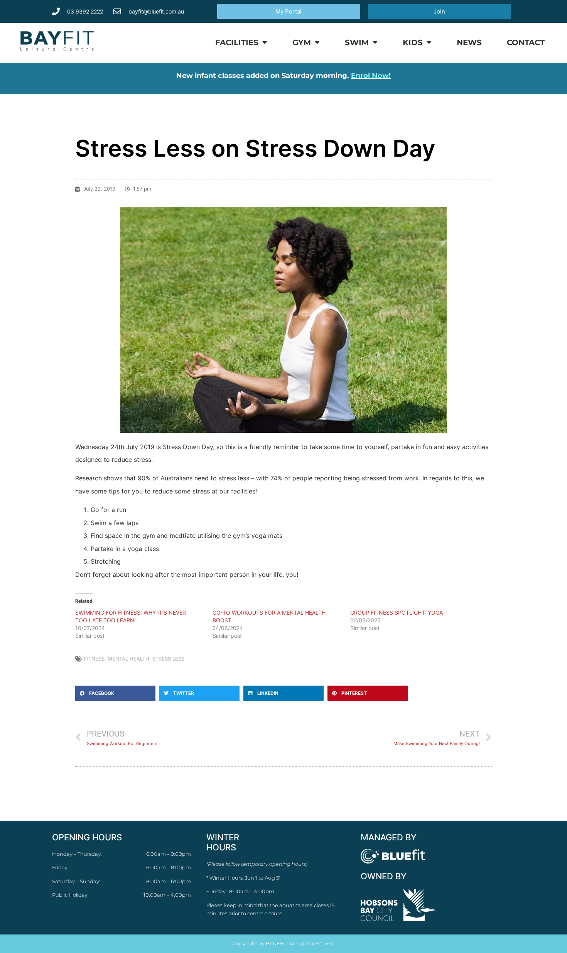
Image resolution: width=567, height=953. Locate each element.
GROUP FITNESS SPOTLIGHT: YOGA (396, 612)
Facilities (236, 42)
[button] (115, 693)
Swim (357, 42)
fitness (94, 659)
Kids (413, 42)
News (469, 42)
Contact (526, 42)
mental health (128, 659)
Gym (301, 42)
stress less (168, 659)
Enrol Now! (371, 75)
